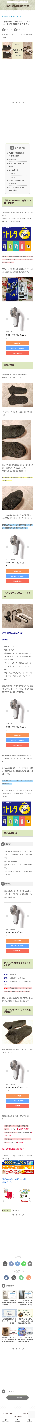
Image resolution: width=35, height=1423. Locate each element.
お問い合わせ (17, 1416)
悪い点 (13, 177)
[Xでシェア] (5, 1263)
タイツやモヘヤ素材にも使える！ (16, 165)
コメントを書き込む (17, 1397)
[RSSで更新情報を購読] (28, 1277)
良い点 (13, 173)
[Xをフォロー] (13, 1277)
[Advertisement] (17, 80)
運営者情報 (25, 1414)
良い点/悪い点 (13, 170)
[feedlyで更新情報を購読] (21, 1277)
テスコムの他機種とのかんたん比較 (16, 182)
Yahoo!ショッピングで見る (17, 348)
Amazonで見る (17, 343)
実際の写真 (12, 159)
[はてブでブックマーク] (17, 1263)
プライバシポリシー (9, 1414)
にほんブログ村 (7, 1182)
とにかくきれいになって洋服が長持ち (16, 189)
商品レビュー (7, 1210)
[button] (30, 1263)
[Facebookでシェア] (11, 1263)
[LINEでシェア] (23, 1263)
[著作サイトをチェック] (6, 1277)
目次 (16, 148)
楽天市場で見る (17, 353)
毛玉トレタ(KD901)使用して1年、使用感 (16, 154)
